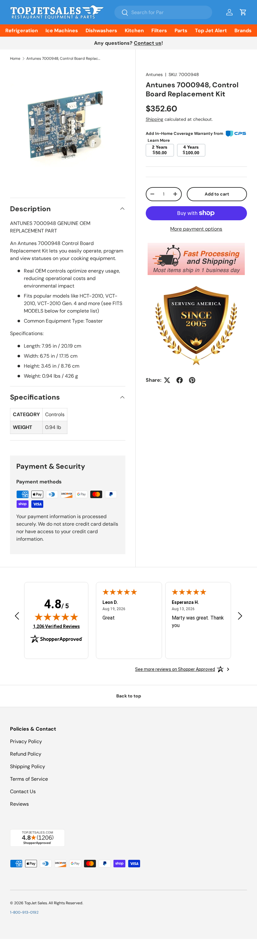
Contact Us (23, 791)
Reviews (19, 804)
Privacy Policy (26, 741)
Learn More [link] (159, 140)
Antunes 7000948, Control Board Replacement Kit (64, 58)
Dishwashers (101, 30)
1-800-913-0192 (24, 912)
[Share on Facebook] (179, 380)
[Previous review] (17, 616)
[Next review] (240, 616)
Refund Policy (25, 754)
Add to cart (217, 194)
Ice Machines (61, 30)
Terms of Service (29, 779)
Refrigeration (21, 30)
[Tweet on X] (167, 380)
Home (15, 58)
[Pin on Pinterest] (192, 380)
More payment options (196, 229)
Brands (243, 30)
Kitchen (134, 30)
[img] (56, 617)
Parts (181, 30)
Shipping (154, 119)
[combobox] (163, 12)
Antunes (154, 74)
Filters (159, 30)
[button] (243, 12)
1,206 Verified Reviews (56, 626)
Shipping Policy (27, 766)
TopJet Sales (35, 903)
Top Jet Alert (211, 30)
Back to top (128, 696)
